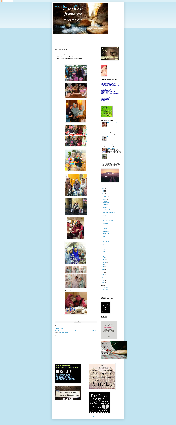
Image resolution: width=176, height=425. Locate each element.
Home (76, 330)
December (105, 196)
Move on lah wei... (106, 234)
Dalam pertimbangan (107, 209)
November (105, 198)
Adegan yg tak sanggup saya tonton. (108, 142)
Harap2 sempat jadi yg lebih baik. (109, 212)
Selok (103, 130)
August (104, 251)
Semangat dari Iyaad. (111, 148)
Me (108, 136)
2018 (103, 266)
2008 (103, 282)
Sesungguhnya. (106, 223)
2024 (103, 188)
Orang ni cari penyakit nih (107, 221)
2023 (103, 190)
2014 (103, 272)
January (104, 262)
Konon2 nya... (105, 226)
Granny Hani (105, 287)
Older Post (94, 330)
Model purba (105, 236)
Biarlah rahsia (105, 230)
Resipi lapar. (105, 207)
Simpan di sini (105, 218)
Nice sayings (105, 239)
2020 (103, 195)
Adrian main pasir (106, 228)
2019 (103, 264)
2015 (103, 271)
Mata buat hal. (105, 204)
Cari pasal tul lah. (106, 241)
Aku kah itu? (66, 6)
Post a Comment (59, 328)
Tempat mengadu (106, 202)
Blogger (93, 416)
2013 (103, 274)
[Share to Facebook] (78, 322)
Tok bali (104, 215)
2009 (103, 280)
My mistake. (105, 225)
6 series (104, 246)
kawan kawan (110, 154)
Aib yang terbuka (106, 242)
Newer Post (57, 330)
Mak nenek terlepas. (106, 238)
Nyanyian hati (105, 247)
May (104, 256)
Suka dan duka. (106, 233)
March (104, 259)
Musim (104, 244)
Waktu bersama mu (106, 231)
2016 (103, 269)
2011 (103, 277)
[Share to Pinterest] (80, 322)
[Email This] (74, 322)
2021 (103, 193)
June (104, 254)
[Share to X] (77, 322)
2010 (103, 279)
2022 (103, 191)
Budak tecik (105, 217)
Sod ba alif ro (105, 249)
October (104, 199)
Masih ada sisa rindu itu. (107, 205)
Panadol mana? (106, 213)
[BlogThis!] (76, 322)
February (104, 261)
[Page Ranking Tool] (104, 317)
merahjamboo (105, 289)
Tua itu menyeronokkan (107, 210)
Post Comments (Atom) (64, 332)
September (105, 201)
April (104, 257)
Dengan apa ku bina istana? (108, 220)
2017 (103, 267)
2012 (103, 275)
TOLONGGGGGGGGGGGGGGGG (108, 162)
